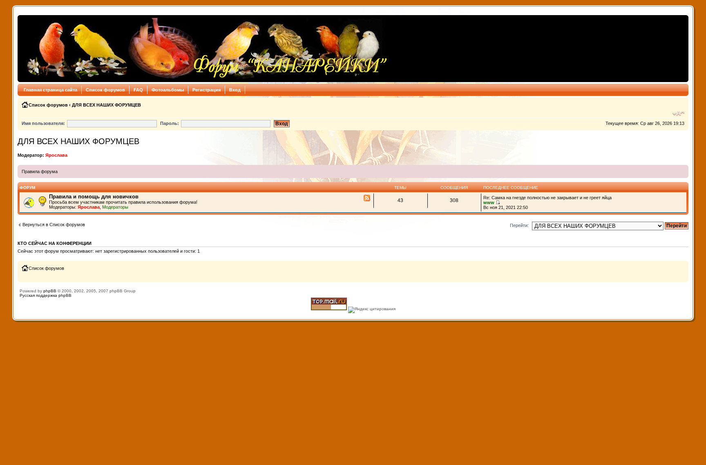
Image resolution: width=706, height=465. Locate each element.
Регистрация (206, 89)
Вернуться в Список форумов (53, 224)
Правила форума (40, 171)
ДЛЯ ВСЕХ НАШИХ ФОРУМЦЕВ (106, 104)
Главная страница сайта (50, 89)
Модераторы (115, 207)
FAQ (138, 89)
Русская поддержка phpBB (45, 295)
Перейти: (519, 225)
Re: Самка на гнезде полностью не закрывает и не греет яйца (547, 197)
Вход (235, 89)
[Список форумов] (205, 48)
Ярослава (56, 155)
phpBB (49, 291)
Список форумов (105, 89)
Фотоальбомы (168, 89)
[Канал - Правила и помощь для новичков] (367, 198)
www (488, 202)
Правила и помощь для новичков (94, 197)
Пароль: (169, 123)
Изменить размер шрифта (678, 113)
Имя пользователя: (43, 123)
